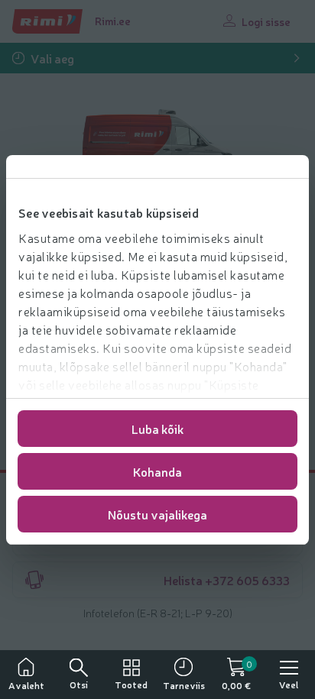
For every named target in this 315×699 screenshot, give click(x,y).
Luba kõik (157, 428)
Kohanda (157, 471)
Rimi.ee (113, 21)
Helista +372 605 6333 (227, 579)
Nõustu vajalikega (157, 514)
